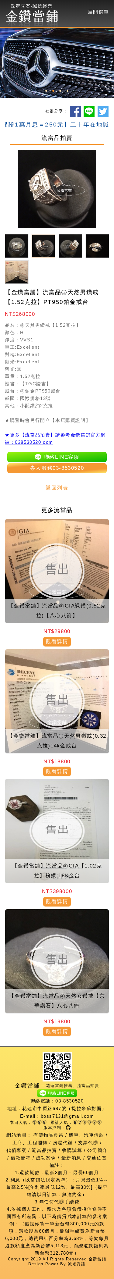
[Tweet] (103, 111)
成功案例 (46, 1157)
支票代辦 (88, 1142)
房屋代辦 (63, 1142)
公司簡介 (97, 1150)
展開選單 (98, 12)
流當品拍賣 (44, 1150)
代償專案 (16, 1150)
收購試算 (72, 1150)
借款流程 (21, 1157)
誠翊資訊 (76, 1264)
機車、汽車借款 (86, 1135)
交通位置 (97, 1157)
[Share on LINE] (89, 111)
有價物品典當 (48, 1135)
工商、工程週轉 (30, 1142)
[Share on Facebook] (75, 111)
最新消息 (71, 1157)
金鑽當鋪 (97, 1259)
